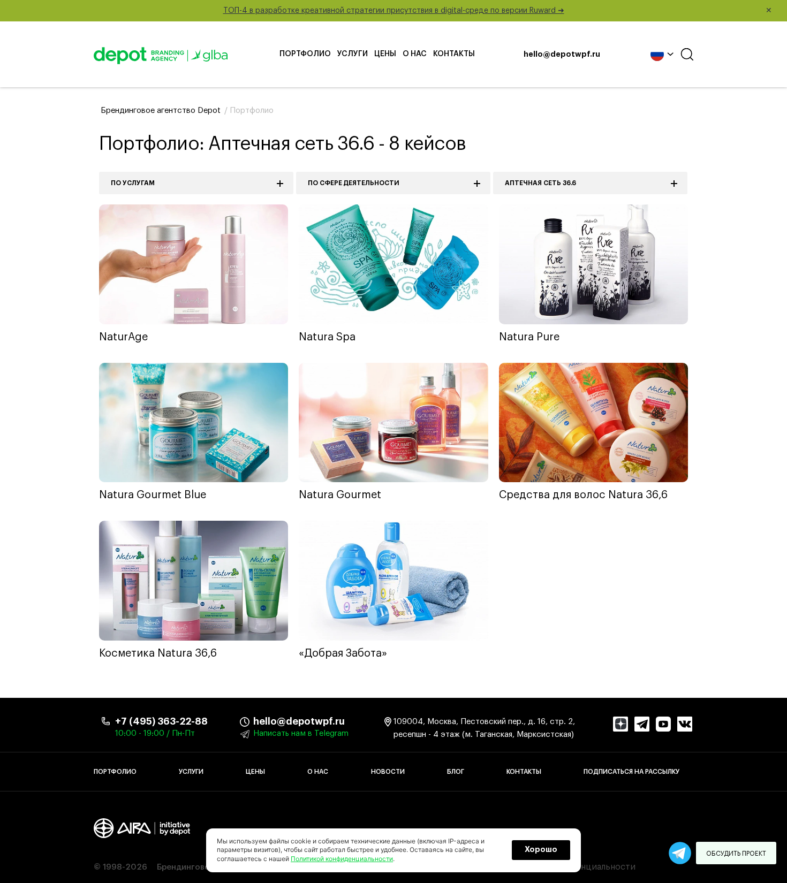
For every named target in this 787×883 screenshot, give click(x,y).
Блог (455, 771)
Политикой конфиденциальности (342, 859)
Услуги (352, 54)
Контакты (454, 54)
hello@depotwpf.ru (562, 54)
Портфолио (305, 54)
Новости (388, 771)
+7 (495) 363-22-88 (161, 721)
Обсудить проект (736, 853)
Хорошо (541, 850)
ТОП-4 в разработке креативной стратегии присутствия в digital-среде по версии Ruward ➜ (498, 10)
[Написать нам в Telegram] (680, 853)
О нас (415, 54)
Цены (385, 54)
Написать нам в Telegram (301, 733)
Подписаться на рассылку (631, 771)
